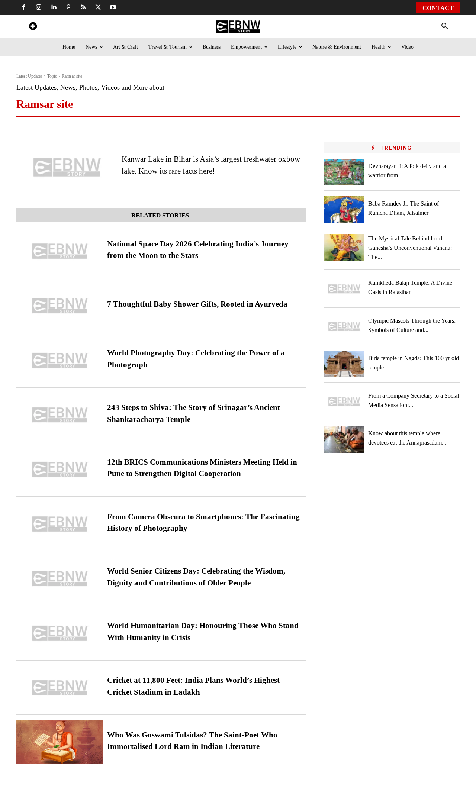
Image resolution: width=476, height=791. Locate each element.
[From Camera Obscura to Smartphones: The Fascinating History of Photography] (59, 524)
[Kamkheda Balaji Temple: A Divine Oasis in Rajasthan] (344, 288)
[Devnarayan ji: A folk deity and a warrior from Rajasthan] (344, 172)
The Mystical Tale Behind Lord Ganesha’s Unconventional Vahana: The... (410, 247)
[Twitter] (98, 7)
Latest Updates (29, 76)
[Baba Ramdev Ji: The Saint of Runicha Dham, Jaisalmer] (344, 209)
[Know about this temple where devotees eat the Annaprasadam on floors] (344, 439)
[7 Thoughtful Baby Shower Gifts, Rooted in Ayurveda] (59, 305)
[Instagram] (38, 7)
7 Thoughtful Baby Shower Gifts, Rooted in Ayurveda (197, 304)
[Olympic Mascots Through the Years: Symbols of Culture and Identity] (344, 326)
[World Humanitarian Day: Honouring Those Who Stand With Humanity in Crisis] (59, 633)
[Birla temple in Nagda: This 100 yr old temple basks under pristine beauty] (344, 364)
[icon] (32, 27)
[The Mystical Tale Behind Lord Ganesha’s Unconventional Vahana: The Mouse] (344, 247)
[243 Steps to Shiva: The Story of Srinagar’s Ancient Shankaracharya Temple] (59, 415)
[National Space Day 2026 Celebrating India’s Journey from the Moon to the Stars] (59, 251)
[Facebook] (23, 7)
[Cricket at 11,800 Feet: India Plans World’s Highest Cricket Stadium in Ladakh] (59, 688)
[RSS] (83, 7)
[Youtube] (113, 7)
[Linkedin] (53, 7)
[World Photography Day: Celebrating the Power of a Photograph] (59, 360)
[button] (445, 26)
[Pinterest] (68, 7)
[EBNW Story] (238, 26)
